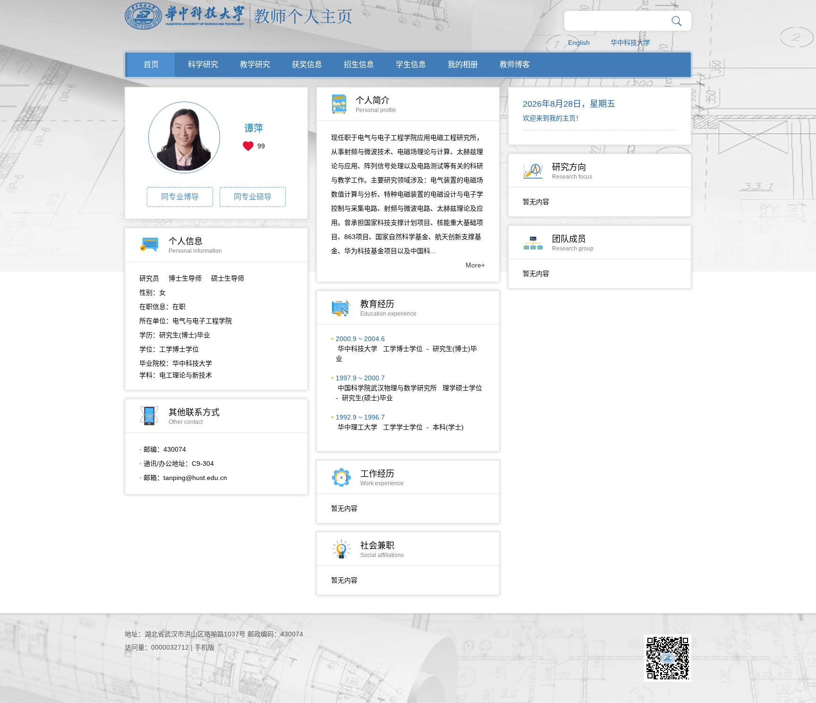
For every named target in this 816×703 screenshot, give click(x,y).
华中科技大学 (630, 42)
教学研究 (255, 64)
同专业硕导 (253, 197)
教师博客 (515, 64)
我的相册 (463, 64)
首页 (151, 64)
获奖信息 (307, 64)
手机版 (204, 647)
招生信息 (359, 64)
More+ (475, 265)
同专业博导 (180, 197)
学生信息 (411, 64)
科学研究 (203, 64)
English (579, 42)
